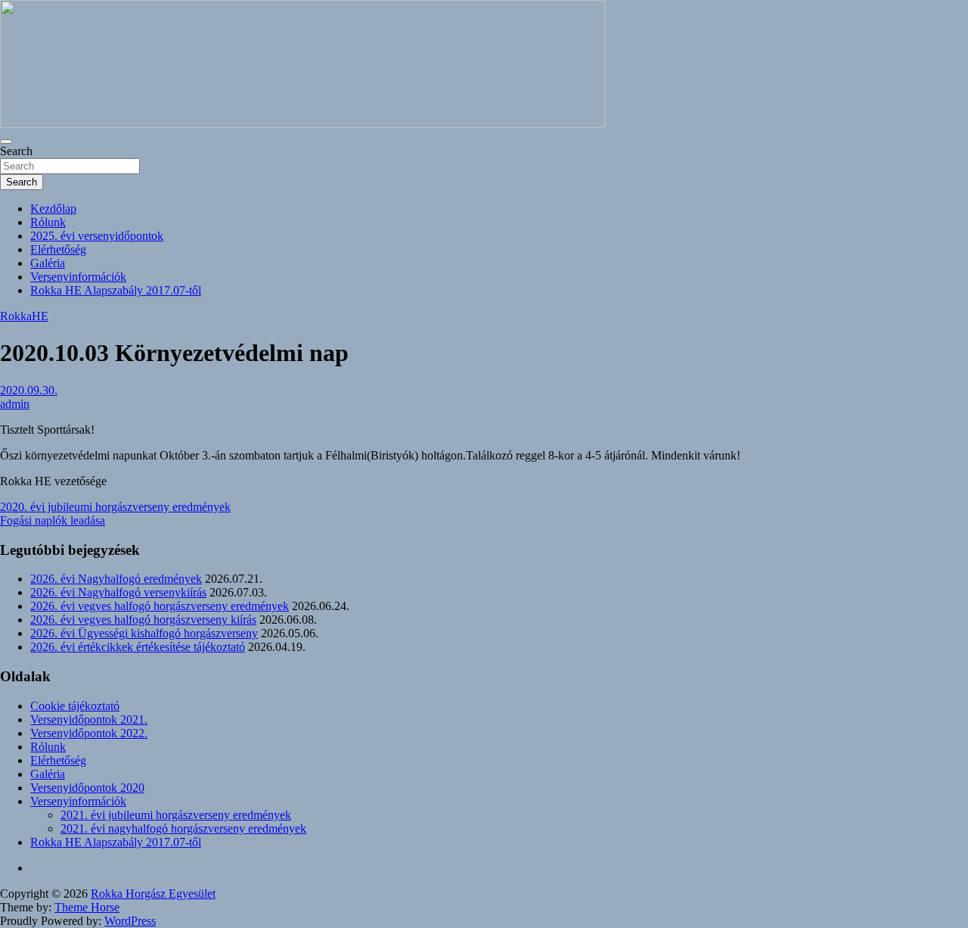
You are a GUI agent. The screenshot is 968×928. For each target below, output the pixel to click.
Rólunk (48, 222)
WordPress (130, 920)
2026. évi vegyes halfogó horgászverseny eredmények (159, 605)
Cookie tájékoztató (74, 705)
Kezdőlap (53, 208)
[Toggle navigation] (6, 141)
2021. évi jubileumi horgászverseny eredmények (175, 814)
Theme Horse (86, 907)
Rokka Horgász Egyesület (153, 893)
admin (14, 403)
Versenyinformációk (78, 276)
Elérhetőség (58, 249)
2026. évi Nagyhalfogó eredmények (116, 578)
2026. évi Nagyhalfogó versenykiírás (118, 592)
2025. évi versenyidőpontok (96, 235)
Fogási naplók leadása (52, 520)
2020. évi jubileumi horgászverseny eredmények (115, 506)
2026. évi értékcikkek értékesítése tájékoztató (137, 646)
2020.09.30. (28, 390)
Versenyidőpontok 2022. (88, 733)
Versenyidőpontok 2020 (87, 787)
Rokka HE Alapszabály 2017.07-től (115, 290)
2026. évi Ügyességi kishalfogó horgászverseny (144, 633)
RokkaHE (24, 316)
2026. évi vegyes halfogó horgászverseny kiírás (143, 619)
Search (16, 151)
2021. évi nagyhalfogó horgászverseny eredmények (183, 828)
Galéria (47, 263)
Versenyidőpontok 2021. (88, 719)
